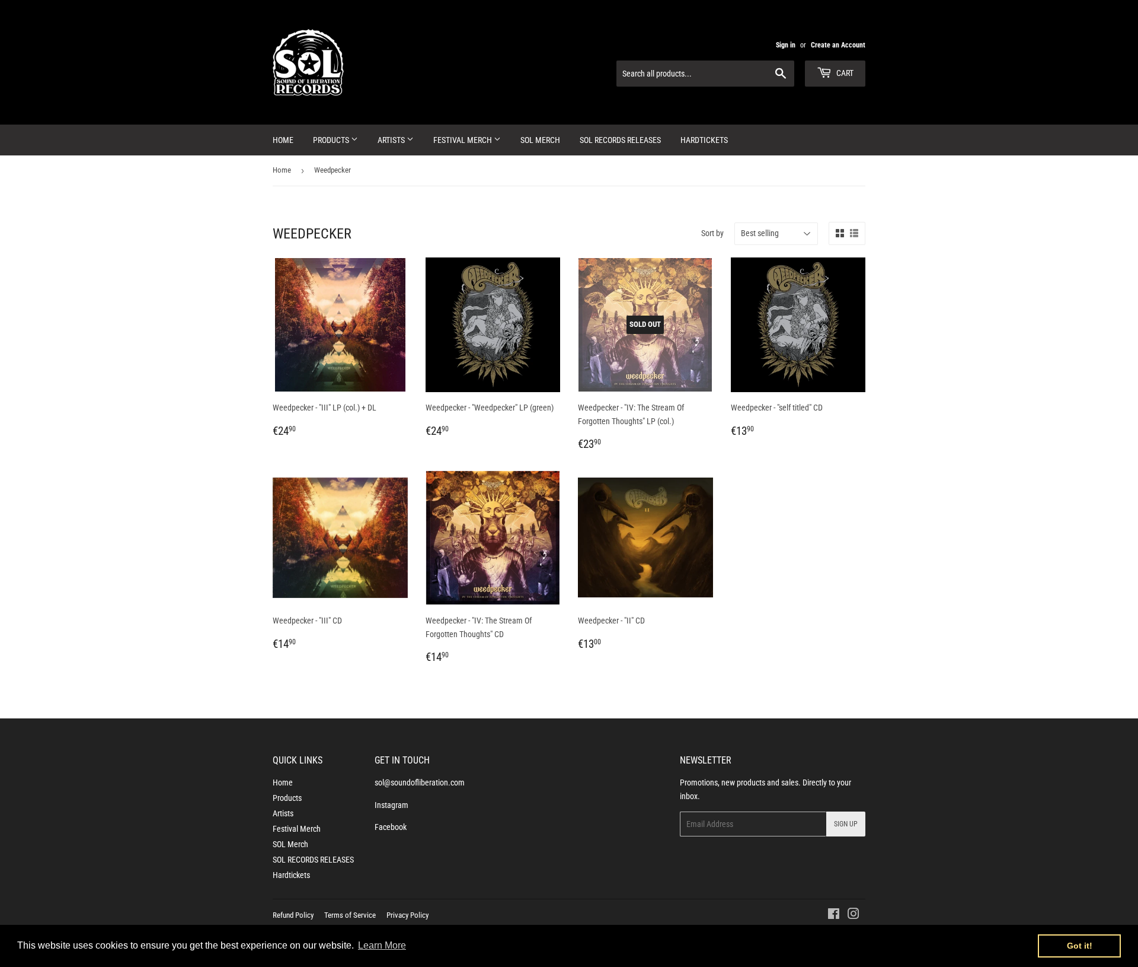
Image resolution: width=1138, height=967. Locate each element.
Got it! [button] (1079, 945)
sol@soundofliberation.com (420, 782)
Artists (392, 140)
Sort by (712, 233)
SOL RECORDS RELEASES (620, 140)
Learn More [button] (382, 945)
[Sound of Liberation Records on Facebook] (833, 915)
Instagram (391, 805)
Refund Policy (293, 915)
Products (332, 140)
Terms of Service (350, 915)
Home (283, 140)
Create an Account (838, 45)
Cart (844, 73)
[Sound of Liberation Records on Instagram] (853, 915)
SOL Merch (540, 140)
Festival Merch (463, 140)
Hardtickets (704, 140)
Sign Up (846, 824)
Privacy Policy (407, 915)
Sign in (785, 45)
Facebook (391, 827)
